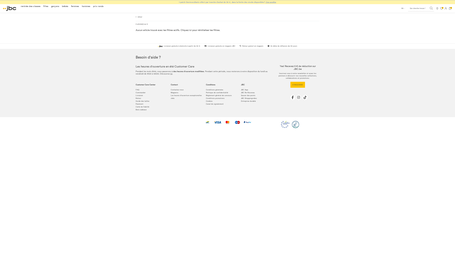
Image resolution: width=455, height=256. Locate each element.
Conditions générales (214, 90)
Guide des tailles (142, 101)
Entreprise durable (248, 101)
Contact (174, 85)
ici (190, 30)
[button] (30, 6)
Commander (141, 93)
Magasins (174, 93)
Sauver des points (248, 95)
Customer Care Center (145, 85)
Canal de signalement (215, 104)
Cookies (209, 101)
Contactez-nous (177, 90)
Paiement (139, 104)
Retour (138, 98)
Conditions (210, 85)
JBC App (244, 90)
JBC (243, 85)
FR (402, 8)
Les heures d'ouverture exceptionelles (186, 95)
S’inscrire (297, 85)
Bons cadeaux (141, 110)
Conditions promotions (215, 98)
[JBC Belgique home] (9, 8)
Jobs (172, 98)
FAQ (137, 90)
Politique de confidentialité (217, 93)
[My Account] (446, 8)
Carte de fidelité (142, 107)
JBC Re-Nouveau (248, 93)
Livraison (139, 95)
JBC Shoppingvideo (249, 98)
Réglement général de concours (219, 95)
